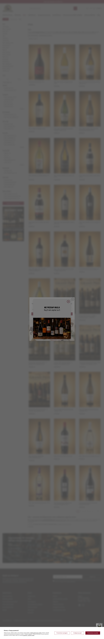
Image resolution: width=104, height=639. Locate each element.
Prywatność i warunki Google (28, 635)
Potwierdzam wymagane (62, 633)
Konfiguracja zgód (77, 633)
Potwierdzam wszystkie (92, 633)
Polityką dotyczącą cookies (36, 632)
